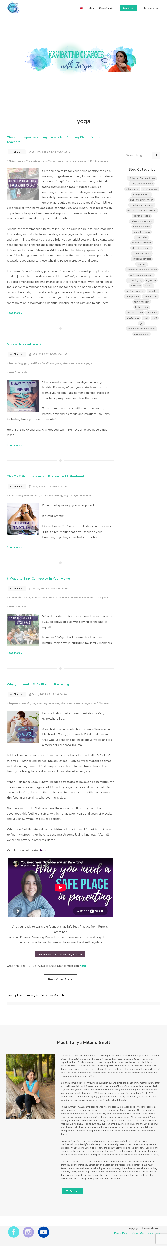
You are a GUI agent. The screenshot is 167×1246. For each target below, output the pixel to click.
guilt (154, 317)
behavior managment (142, 221)
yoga (83, 161)
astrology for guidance (141, 205)
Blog (91, 8)
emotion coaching (135, 291)
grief (145, 317)
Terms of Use (137, 1233)
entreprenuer (133, 296)
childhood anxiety (142, 253)
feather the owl (135, 312)
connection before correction (49, 597)
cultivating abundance (141, 275)
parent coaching (22, 703)
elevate (149, 285)
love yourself (20, 161)
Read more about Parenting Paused (60, 954)
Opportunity (106, 8)
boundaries (141, 237)
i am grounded (141, 334)
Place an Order (151, 8)
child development (141, 248)
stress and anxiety (68, 161)
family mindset (77, 597)
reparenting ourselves (46, 703)
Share (17, 152)
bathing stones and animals (141, 210)
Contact (74, 1191)
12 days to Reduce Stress (141, 178)
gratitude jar (132, 317)
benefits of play (21, 597)
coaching (17, 363)
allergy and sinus (142, 194)
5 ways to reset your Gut (26, 344)
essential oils (151, 296)
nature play (94, 597)
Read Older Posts (60, 979)
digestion (151, 280)
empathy (152, 291)
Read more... (15, 313)
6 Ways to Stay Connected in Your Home (38, 578)
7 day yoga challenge (141, 183)
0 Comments (100, 161)
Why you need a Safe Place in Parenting (38, 684)
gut (26, 363)
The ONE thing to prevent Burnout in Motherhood (45, 476)
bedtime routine (142, 215)
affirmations (132, 189)
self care (50, 161)
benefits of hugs (141, 226)
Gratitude (152, 312)
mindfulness (36, 161)
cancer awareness (141, 242)
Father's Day (141, 307)
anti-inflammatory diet (141, 199)
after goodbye (150, 189)
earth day (136, 285)
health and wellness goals (45, 363)
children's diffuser (141, 258)
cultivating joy (135, 280)
